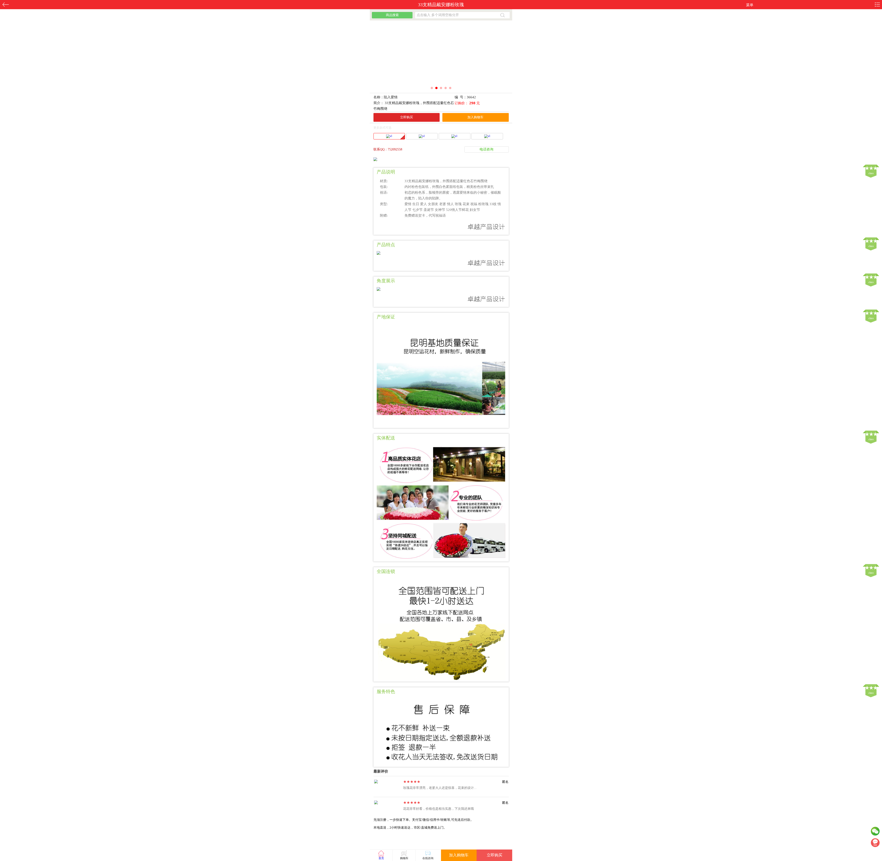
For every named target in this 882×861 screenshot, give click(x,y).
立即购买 (406, 117)
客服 (875, 844)
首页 (381, 858)
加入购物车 (475, 117)
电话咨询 (486, 149)
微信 (875, 832)
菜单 (749, 5)
